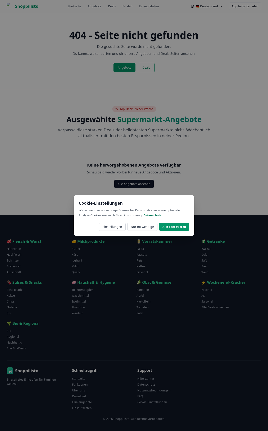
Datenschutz (152, 215)
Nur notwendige (142, 227)
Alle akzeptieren (174, 227)
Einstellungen (112, 227)
